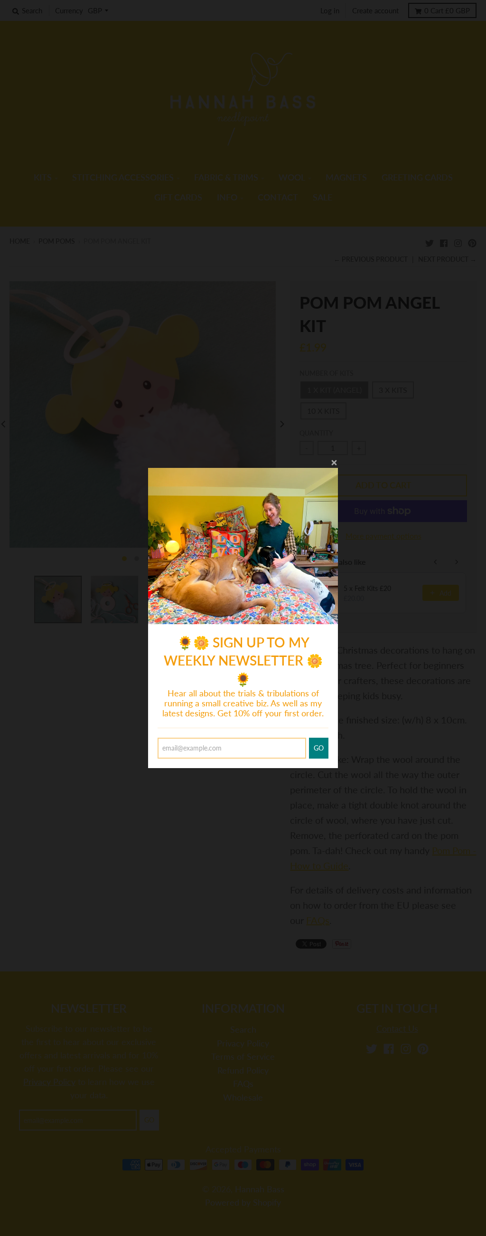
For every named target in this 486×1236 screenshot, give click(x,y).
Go (319, 748)
